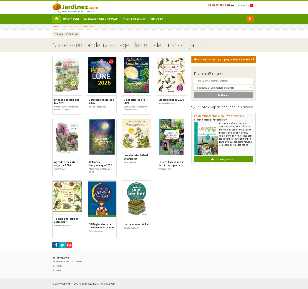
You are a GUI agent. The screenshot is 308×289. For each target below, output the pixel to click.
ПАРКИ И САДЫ (71, 19)
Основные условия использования (67, 261)
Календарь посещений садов (100, 19)
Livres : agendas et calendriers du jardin (78, 27)
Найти (225, 95)
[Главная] (56, 19)
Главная (55, 27)
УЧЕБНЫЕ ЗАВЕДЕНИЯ (134, 19)
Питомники (156, 19)
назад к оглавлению (67, 34)
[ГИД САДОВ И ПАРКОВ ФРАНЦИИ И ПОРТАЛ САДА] (75, 5)
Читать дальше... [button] (224, 159)
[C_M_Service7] (250, 19)
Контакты (57, 266)
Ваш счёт (57, 270)
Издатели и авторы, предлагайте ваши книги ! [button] (225, 59)
